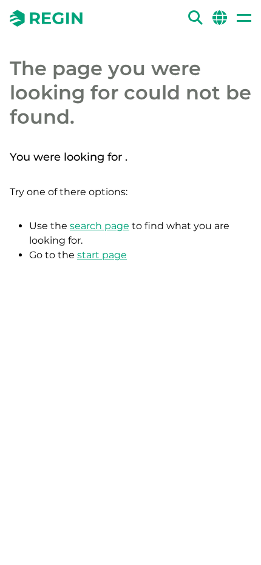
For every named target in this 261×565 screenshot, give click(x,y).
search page (99, 226)
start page (102, 255)
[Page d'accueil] (46, 18)
